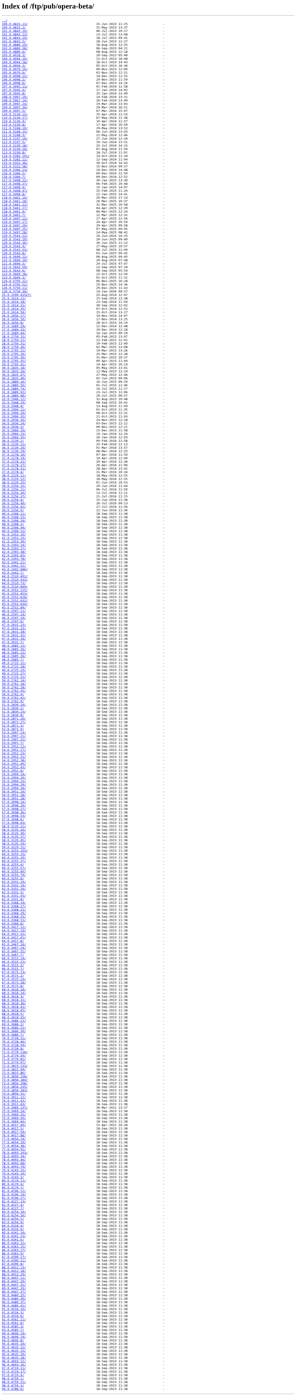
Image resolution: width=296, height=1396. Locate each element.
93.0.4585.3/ (13, 1326)
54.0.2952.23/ (14, 753)
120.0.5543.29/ (15, 239)
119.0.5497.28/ (15, 232)
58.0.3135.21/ (14, 826)
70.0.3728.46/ (14, 1041)
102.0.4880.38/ (15, 48)
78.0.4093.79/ (14, 1166)
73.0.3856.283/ (15, 1090)
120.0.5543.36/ (15, 243)
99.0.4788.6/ (13, 1389)
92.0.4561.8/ (13, 1323)
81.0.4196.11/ (14, 1191)
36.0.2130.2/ (13, 440)
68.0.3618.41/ (14, 1007)
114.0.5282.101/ (16, 156)
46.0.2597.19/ (14, 618)
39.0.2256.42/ (14, 506)
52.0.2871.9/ (13, 729)
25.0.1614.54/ (14, 312)
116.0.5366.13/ (15, 170)
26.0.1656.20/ (14, 319)
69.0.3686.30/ (14, 1031)
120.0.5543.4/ (14, 246)
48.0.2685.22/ (14, 652)
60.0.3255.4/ (13, 864)
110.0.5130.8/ (14, 124)
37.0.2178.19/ (14, 458)
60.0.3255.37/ (14, 861)
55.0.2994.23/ (14, 781)
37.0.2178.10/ (14, 454)
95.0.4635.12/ (14, 1347)
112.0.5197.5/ (14, 142)
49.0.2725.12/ (14, 663)
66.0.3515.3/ (13, 965)
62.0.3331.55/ (14, 895)
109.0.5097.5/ (14, 111)
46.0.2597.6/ (13, 621)
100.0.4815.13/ (15, 24)
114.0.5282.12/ (15, 159)
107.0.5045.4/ (14, 90)
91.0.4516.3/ (13, 1312)
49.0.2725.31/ (14, 677)
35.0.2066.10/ (14, 430)
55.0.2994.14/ (14, 774)
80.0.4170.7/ (13, 1187)
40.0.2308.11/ (14, 513)
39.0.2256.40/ (14, 503)
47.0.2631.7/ (13, 642)
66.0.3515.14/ (14, 958)
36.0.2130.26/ (14, 447)
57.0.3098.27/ (14, 809)
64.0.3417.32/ (14, 934)
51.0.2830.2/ (13, 708)
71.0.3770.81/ (14, 1059)
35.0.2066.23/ (14, 434)
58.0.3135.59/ (14, 843)
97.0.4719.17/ (14, 1371)
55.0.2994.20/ (14, 777)
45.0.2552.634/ (15, 604)
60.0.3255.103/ (15, 850)
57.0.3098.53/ (14, 816)
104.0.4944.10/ (15, 58)
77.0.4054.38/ (14, 1146)
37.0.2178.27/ (14, 465)
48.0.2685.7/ (13, 659)
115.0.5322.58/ (15, 166)
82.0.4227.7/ (13, 1208)
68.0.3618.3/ (13, 996)
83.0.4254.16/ (14, 1215)
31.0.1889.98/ (14, 395)
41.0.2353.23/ (14, 538)
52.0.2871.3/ (13, 725)
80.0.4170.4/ (13, 1184)
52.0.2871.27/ (14, 722)
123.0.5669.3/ (14, 277)
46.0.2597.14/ (14, 614)
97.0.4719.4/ (13, 1375)
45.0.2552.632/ (15, 600)
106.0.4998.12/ (15, 76)
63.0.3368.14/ (14, 902)
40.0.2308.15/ (14, 517)
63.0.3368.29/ (14, 913)
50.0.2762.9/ (13, 701)
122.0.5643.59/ (15, 267)
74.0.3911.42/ (14, 1100)
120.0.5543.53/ (15, 249)
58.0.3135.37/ (14, 836)
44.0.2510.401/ (15, 576)
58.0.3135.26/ (14, 829)
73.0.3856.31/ (14, 1093)
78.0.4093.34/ (14, 1156)
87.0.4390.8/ (13, 1264)
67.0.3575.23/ (14, 979)
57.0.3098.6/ (13, 819)
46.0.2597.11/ (14, 611)
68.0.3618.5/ (13, 1014)
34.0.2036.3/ (13, 427)
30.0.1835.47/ (14, 374)
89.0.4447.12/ (14, 1278)
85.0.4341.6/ (13, 1239)
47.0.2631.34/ (14, 638)
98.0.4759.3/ (13, 1385)
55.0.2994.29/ (14, 784)
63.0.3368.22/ (14, 909)
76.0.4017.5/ (13, 1128)
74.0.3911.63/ (14, 1104)
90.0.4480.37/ (14, 1302)
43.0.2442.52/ (14, 566)
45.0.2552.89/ (14, 607)
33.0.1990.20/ (14, 413)
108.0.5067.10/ (15, 97)
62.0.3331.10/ (14, 882)
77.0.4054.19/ (14, 1142)
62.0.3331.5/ (13, 892)
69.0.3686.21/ (14, 1027)
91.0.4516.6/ (13, 1316)
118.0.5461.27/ (15, 208)
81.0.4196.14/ (14, 1194)
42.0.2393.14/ (14, 545)
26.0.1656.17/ (14, 315)
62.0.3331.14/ (14, 885)
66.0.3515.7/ (13, 968)
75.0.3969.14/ (14, 1111)
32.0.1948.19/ (14, 402)
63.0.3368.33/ (14, 916)
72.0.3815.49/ (14, 1069)
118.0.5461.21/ (15, 204)
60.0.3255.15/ (14, 854)
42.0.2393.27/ (14, 548)
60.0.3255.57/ (14, 868)
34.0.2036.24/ (14, 423)
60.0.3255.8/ (13, 878)
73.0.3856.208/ (15, 1083)
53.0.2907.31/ (14, 739)
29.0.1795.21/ (14, 350)
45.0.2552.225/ (15, 590)
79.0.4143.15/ (14, 1170)
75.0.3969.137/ (15, 1107)
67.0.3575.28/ (14, 982)
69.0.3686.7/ (13, 1034)
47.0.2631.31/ (14, 635)
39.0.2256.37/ (14, 496)
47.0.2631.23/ (14, 628)
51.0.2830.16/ (14, 704)
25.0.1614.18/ (14, 302)
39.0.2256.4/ (13, 500)
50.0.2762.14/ (14, 680)
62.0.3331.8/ (13, 899)
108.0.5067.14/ (15, 100)
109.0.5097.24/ (15, 104)
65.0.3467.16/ (14, 944)
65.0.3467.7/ (13, 955)
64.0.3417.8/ (13, 941)
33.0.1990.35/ (14, 416)
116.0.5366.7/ (14, 177)
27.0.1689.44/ (14, 333)
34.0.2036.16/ (14, 420)
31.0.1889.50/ (14, 385)
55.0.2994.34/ (14, 788)
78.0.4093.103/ (15, 1152)
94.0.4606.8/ (13, 1340)
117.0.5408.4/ (14, 187)
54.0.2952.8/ (13, 770)
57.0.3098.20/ (14, 805)
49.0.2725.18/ (14, 666)
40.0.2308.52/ (14, 531)
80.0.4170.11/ (14, 1180)
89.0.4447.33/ (14, 1288)
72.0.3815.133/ (15, 1066)
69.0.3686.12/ (14, 1021)
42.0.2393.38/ (14, 552)
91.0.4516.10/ (14, 1309)
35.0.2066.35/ (14, 437)
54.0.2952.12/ (14, 746)
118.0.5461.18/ (15, 201)
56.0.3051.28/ (14, 798)
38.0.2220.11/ (14, 475)
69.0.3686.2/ (13, 1024)
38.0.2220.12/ (14, 479)
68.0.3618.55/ (14, 1017)
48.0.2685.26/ (14, 656)
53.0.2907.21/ (14, 736)
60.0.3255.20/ (14, 857)
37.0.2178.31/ (14, 468)
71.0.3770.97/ (14, 1062)
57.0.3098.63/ (14, 823)
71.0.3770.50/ (14, 1055)
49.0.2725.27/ (14, 673)
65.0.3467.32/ (14, 951)
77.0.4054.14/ (14, 1139)
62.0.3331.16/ (14, 889)
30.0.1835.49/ (14, 378)
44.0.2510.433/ (15, 579)
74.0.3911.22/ (14, 1097)
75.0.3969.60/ (14, 1121)
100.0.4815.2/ (14, 27)
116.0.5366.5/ (14, 173)
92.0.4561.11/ (14, 1319)
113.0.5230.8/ (14, 152)
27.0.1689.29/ (14, 326)
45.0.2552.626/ (15, 597)
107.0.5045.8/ (14, 93)
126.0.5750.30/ (15, 291)
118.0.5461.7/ (14, 215)
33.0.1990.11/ (14, 409)
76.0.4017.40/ (14, 1125)
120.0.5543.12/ (15, 236)
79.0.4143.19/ (14, 1173)
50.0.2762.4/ (13, 694)
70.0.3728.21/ (14, 1038)
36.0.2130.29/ (14, 451)
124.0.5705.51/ (15, 284)
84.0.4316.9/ (13, 1229)
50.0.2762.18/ (14, 684)
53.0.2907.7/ (13, 743)
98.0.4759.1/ (13, 1378)
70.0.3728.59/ (14, 1045)
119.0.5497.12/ (15, 218)
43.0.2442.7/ (13, 572)
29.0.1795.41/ (14, 364)
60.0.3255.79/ (14, 875)
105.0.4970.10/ (15, 69)
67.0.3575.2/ (13, 975)
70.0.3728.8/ (13, 1048)
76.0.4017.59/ (14, 1132)
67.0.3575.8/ (13, 986)
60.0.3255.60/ (14, 871)
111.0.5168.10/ (15, 128)
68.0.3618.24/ (14, 993)
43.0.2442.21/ (14, 562)
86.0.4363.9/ (13, 1253)
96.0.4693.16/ (14, 1364)
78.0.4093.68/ (14, 1163)
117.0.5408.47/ (15, 190)
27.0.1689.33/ (14, 329)
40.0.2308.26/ (14, 520)
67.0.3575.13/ (14, 972)
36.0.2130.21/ (14, 444)
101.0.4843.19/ (15, 38)
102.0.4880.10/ (15, 45)
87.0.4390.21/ (14, 1260)
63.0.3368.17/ (14, 906)
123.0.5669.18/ (15, 274)
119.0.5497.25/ (15, 229)
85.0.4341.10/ (14, 1232)
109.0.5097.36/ (15, 107)
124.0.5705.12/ (15, 281)
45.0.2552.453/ (15, 593)
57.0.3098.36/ (14, 812)
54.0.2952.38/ (14, 760)
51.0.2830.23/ (14, 711)
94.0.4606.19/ (14, 1337)
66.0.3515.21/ (14, 961)
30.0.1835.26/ (14, 371)
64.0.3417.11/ (14, 927)
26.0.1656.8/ (13, 322)
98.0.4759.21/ (14, 1382)
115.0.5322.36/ (15, 163)
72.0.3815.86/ (14, 1073)
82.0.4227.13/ (14, 1201)
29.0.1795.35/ (14, 361)
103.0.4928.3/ (14, 55)
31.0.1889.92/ (14, 392)
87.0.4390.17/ (14, 1257)
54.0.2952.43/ (14, 767)
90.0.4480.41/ (14, 1305)
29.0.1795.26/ (14, 354)
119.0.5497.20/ (15, 225)
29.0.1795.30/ (14, 357)
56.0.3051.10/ (14, 791)
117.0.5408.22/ (15, 180)
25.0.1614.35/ (14, 309)
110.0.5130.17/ (15, 117)
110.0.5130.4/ (14, 121)
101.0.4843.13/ (15, 34)
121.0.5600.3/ (14, 263)
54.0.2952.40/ (14, 763)
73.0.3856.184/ (15, 1080)
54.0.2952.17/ (14, 750)
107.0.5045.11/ (15, 86)
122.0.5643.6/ (14, 270)
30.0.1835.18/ (14, 368)
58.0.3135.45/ (14, 840)
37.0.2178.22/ (14, 461)
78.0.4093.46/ (14, 1159)
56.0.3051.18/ (14, 795)
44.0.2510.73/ (14, 583)
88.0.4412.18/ (14, 1271)
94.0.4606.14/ (14, 1333)
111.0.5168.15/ (15, 131)
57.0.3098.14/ (14, 802)
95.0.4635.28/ (14, 1357)
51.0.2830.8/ (13, 715)
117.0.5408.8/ (14, 194)
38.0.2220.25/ (14, 482)
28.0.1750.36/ (14, 347)
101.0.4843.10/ (15, 31)
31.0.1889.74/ (14, 388)
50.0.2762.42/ (14, 698)
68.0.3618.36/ (14, 1003)
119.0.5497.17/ (15, 222)
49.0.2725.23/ (14, 670)
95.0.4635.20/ (14, 1354)
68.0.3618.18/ (14, 989)
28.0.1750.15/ (14, 336)
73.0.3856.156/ (15, 1076)
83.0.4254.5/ (13, 1218)
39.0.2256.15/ (14, 486)
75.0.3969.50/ (14, 1118)
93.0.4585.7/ (13, 1330)
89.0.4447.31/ (14, 1284)
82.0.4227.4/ (13, 1205)
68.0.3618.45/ (14, 1010)
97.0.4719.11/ (14, 1368)
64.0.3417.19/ (14, 930)
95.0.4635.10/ (14, 1344)
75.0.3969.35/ (14, 1114)
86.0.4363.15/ (14, 1246)
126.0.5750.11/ (15, 288)
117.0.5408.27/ (15, 183)
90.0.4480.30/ (14, 1298)
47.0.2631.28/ (14, 632)
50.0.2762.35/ (14, 691)
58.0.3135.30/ (14, 833)
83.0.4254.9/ (13, 1222)
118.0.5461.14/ (15, 197)
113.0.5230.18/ (15, 145)
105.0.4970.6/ (14, 72)
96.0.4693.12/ (14, 1361)
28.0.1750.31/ (14, 343)
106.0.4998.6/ (14, 83)
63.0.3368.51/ (14, 920)
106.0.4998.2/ (14, 79)
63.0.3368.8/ (13, 923)
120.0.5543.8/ (14, 253)
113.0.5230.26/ (15, 149)
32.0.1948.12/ (14, 399)
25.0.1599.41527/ (16, 295)
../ (4, 20)
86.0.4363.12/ (14, 1243)
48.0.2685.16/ (14, 649)
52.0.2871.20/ (14, 718)
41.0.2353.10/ (14, 534)
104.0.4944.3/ (14, 65)
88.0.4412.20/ (14, 1274)
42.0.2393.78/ (14, 559)
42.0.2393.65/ (14, 555)
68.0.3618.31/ (14, 1000)
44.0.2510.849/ (15, 586)
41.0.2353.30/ (14, 541)
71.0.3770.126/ (15, 1052)
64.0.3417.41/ (14, 937)
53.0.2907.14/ (14, 732)
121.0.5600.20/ (15, 260)
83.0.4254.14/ (14, 1212)
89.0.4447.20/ (14, 1281)
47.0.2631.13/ (14, 625)
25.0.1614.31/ (14, 305)
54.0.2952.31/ (14, 757)
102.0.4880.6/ (14, 51)
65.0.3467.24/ (14, 948)
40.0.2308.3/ (13, 524)
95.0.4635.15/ (14, 1350)
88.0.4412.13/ (14, 1267)
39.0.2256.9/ (13, 510)
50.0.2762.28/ (14, 687)
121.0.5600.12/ (15, 256)
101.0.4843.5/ (14, 41)
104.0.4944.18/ (15, 62)
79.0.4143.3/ (13, 1177)
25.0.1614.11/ (14, 298)
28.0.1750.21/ (14, 340)
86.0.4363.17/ (14, 1250)
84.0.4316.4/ (13, 1225)
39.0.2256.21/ (14, 489)
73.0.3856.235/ (15, 1087)
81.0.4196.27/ (14, 1198)
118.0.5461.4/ (14, 211)
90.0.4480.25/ (14, 1295)
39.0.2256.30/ (14, 493)
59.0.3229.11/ (14, 847)
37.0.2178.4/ (13, 472)
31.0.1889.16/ (14, 381)
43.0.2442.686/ (15, 569)
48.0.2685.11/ (14, 645)
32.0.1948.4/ (13, 406)
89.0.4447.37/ (14, 1291)
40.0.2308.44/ (14, 527)
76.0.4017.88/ (14, 1135)
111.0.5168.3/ (14, 135)
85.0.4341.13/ (14, 1236)
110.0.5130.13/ (15, 114)
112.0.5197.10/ (15, 138)
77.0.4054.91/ (14, 1149)
